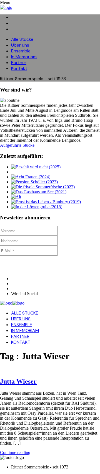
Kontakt (19, 68)
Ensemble (21, 51)
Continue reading (15, 452)
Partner (18, 62)
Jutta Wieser (18, 381)
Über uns (20, 45)
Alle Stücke (22, 39)
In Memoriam (24, 57)
